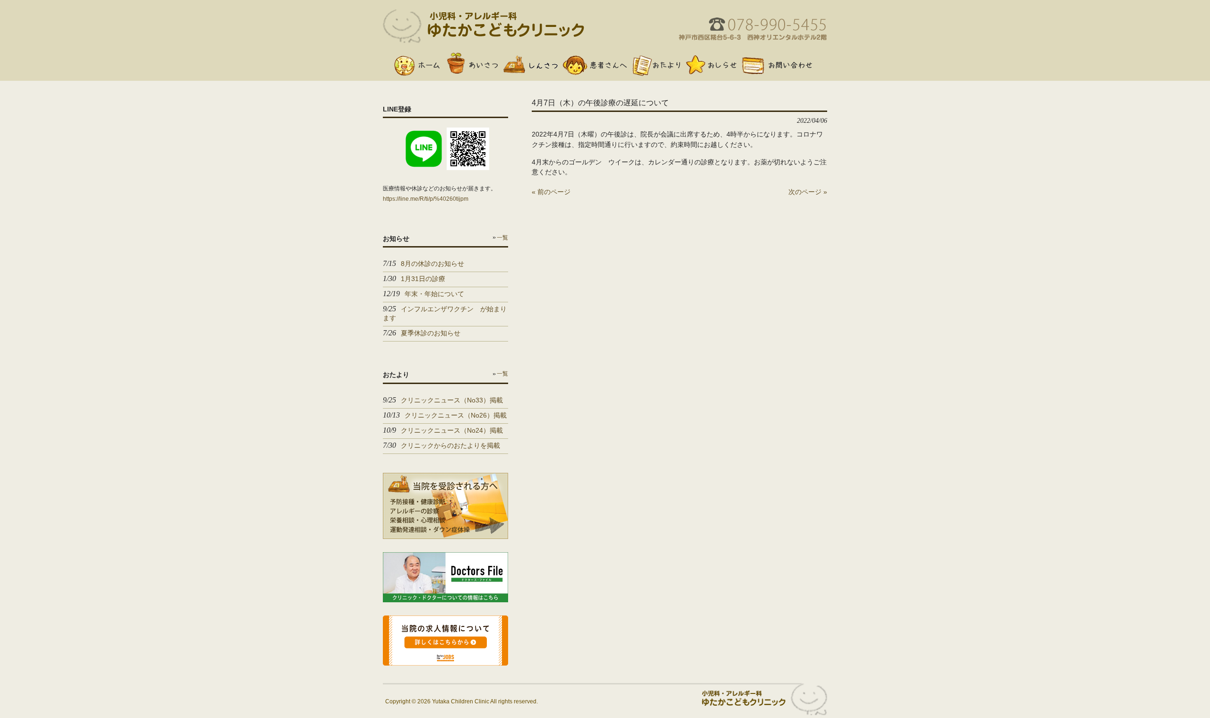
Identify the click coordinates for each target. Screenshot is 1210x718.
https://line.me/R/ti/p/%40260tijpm (425, 199)
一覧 (502, 237)
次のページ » (807, 192)
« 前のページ (551, 192)
